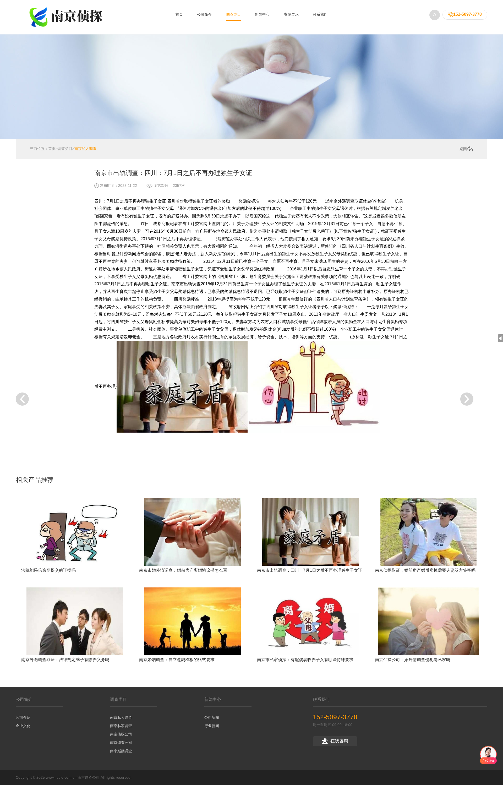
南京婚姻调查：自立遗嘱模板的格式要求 (177, 659)
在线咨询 (339, 740)
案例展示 (291, 14)
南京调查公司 (121, 742)
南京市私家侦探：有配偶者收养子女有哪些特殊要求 (305, 659)
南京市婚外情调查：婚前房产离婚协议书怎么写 (183, 570)
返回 (463, 149)
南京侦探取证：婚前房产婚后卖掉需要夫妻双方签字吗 (425, 570)
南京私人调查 (85, 148)
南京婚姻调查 (121, 751)
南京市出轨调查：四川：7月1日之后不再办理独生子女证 (309, 570)
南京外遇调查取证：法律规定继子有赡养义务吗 (65, 659)
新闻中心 (262, 14)
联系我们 (320, 14)
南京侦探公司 (121, 734)
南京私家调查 (121, 726)
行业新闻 (211, 726)
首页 (179, 14)
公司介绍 (23, 717)
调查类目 (233, 14)
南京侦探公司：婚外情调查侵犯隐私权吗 (412, 659)
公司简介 (204, 14)
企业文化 (23, 726)
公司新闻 (211, 717)
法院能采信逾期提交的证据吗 (48, 570)
